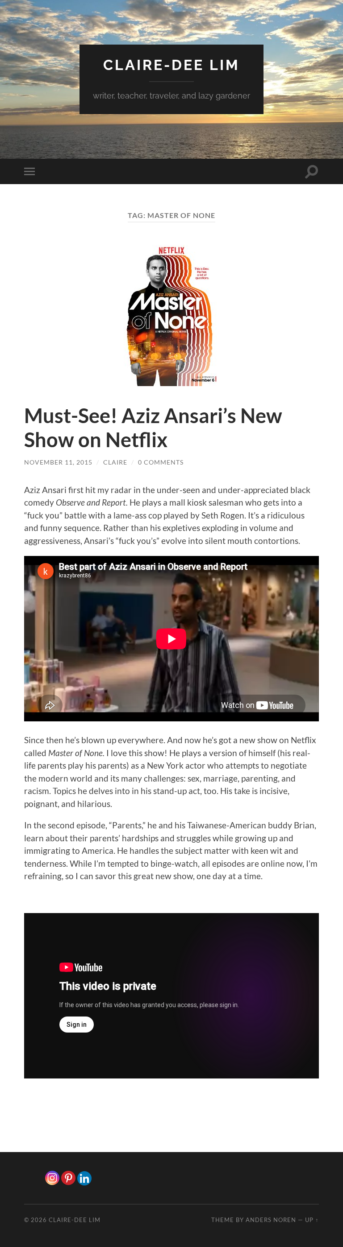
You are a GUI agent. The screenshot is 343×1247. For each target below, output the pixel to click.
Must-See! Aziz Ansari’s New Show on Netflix (153, 427)
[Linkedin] (84, 1178)
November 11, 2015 (58, 462)
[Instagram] (52, 1178)
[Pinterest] (68, 1178)
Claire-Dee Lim (171, 65)
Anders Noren (271, 1219)
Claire (115, 462)
